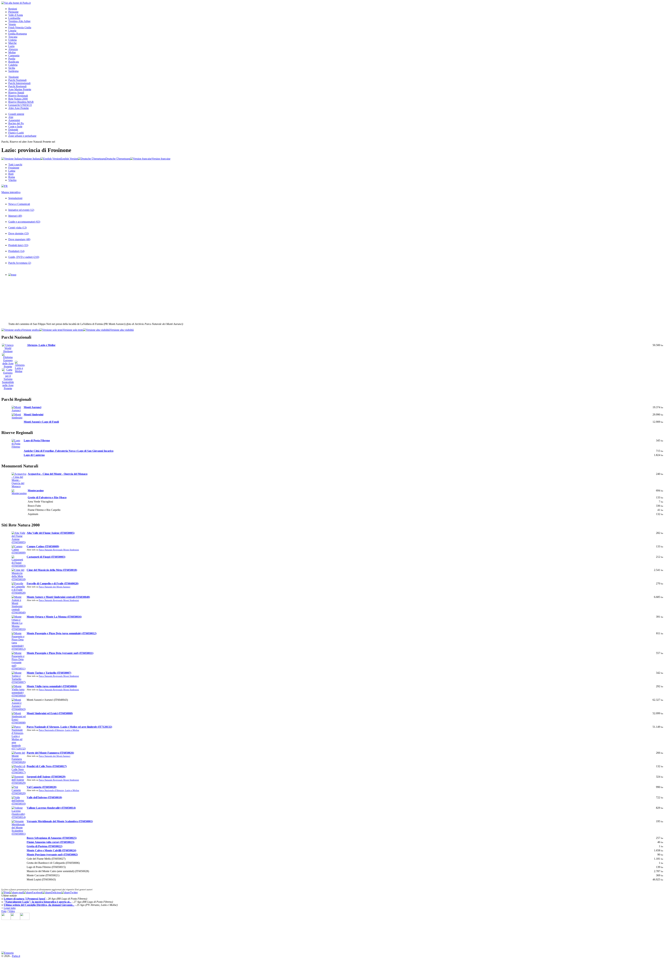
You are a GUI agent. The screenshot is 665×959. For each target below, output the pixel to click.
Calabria (12, 64)
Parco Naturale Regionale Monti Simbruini (59, 549)
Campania (13, 55)
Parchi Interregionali (19, 83)
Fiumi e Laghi (16, 132)
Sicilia (11, 67)
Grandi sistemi (16, 114)
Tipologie (13, 76)
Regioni (12, 8)
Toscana (12, 36)
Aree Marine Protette (19, 89)
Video (11, 911)
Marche (12, 43)
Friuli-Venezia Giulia (19, 27)
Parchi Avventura (19, 262)
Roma (11, 177)
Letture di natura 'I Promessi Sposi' (25, 898)
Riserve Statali (16, 92)
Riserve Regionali (18, 95)
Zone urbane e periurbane (22, 135)
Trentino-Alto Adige (19, 21)
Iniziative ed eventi (21, 209)
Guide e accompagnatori (24, 221)
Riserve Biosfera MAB (21, 101)
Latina (11, 170)
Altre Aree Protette (18, 108)
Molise (12, 52)
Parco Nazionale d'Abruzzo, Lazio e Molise (59, 730)
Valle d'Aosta (15, 15)
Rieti (11, 173)
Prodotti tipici (18, 245)
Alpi (10, 117)
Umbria (12, 39)
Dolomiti (13, 129)
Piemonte (13, 11)
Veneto (12, 24)
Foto (3, 911)
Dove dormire (18, 233)
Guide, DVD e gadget (23, 257)
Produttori (16, 251)
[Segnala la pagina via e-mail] (16, 892)
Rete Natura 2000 (18, 98)
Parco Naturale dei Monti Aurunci (54, 586)
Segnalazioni (15, 198)
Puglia (11, 58)
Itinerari (15, 215)
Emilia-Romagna (17, 33)
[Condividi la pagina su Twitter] (69, 892)
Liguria (12, 30)
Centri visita (17, 227)
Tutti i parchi (15, 164)
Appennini (14, 120)
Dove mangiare (19, 239)
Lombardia (14, 18)
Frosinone (13, 167)
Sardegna (13, 71)
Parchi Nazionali (17, 80)
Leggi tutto (10, 908)
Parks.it (16, 955)
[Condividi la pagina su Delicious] (52, 892)
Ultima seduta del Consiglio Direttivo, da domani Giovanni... (39, 904)
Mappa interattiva (10, 192)
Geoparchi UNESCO (20, 105)
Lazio (11, 46)
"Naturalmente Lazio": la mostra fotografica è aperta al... (37, 901)
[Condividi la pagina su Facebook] (33, 892)
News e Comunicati (19, 204)
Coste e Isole (15, 126)
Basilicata (13, 61)
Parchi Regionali (17, 86)
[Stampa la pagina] (5, 892)
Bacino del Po (16, 123)
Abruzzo (13, 49)
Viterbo (12, 180)
